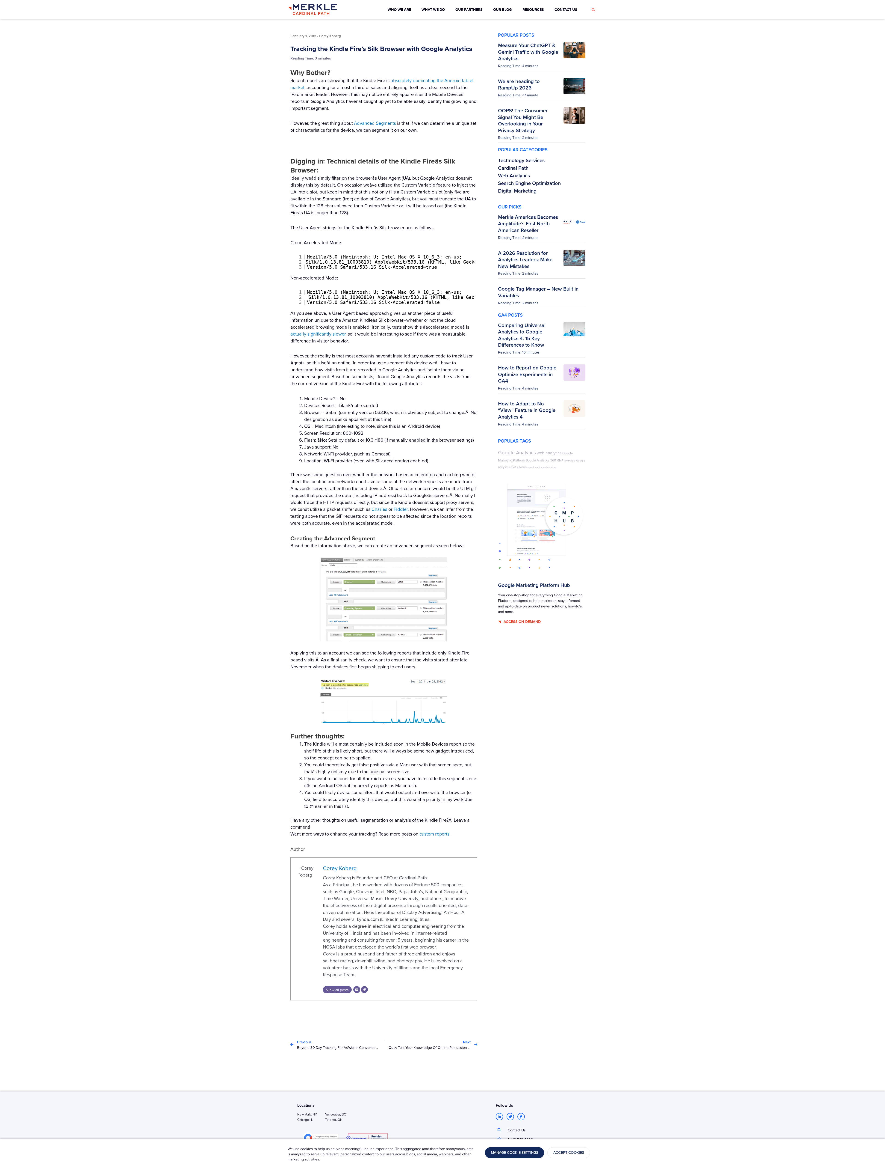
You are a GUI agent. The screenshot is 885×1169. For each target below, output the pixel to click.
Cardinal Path (513, 168)
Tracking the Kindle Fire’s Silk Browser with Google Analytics (381, 49)
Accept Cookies (568, 1152)
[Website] (364, 989)
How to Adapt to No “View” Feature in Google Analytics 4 (526, 410)
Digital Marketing (517, 190)
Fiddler (401, 509)
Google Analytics (517, 452)
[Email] (356, 989)
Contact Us (516, 1130)
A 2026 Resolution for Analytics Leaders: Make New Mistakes (525, 259)
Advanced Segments (375, 123)
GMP (560, 460)
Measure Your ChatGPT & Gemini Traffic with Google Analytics (528, 52)
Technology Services (521, 160)
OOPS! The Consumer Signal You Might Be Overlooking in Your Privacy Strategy (523, 120)
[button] (593, 9)
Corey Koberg (340, 868)
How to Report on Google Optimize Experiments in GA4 (527, 374)
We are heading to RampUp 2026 (519, 84)
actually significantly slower (317, 333)
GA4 (513, 467)
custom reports (434, 833)
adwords (522, 467)
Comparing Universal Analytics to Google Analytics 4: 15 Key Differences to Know (522, 335)
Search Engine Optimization (529, 183)
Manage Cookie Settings (514, 1152)
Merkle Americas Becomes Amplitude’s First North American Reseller (528, 223)
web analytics (549, 453)
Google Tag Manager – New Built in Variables (538, 292)
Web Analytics (514, 175)
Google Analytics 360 (540, 460)
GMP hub (569, 460)
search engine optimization (542, 467)
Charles (379, 509)
